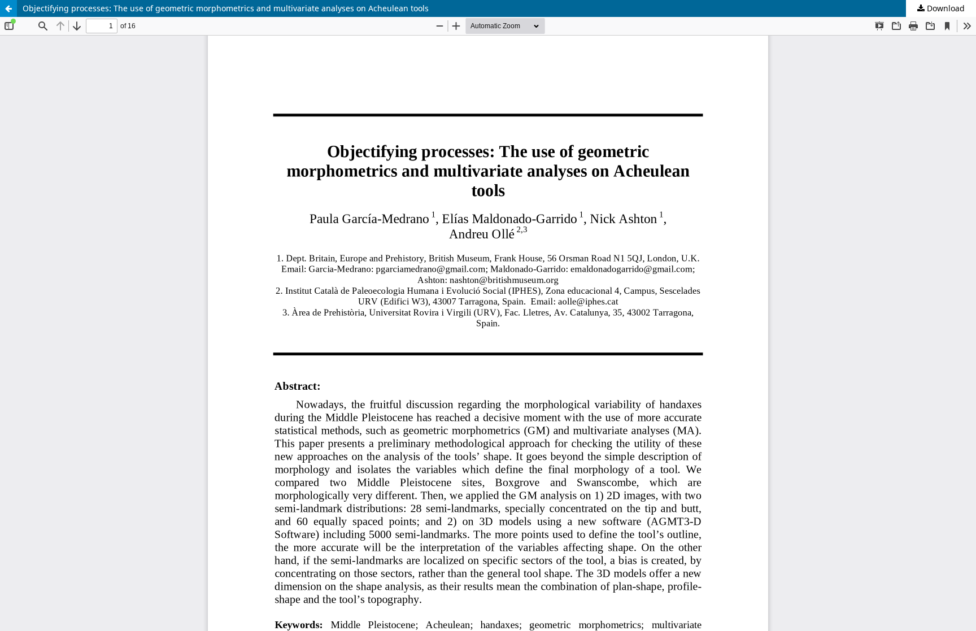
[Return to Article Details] (8, 8)
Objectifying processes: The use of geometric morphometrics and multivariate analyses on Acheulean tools (226, 8)
